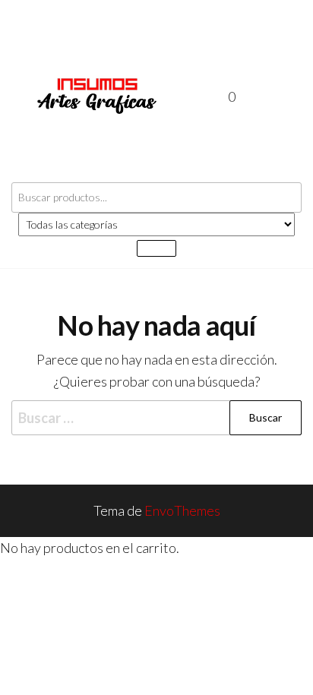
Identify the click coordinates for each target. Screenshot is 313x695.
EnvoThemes (182, 510)
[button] (265, 97)
